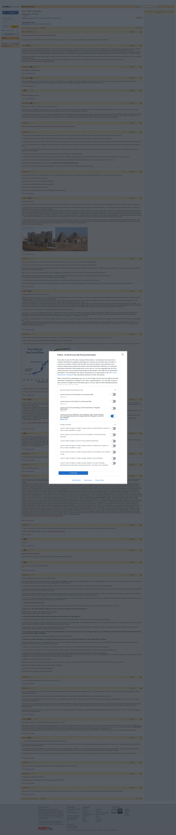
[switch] (113, 394)
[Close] (123, 355)
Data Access (88, 480)
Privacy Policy (99, 480)
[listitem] (88, 390)
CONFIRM (73, 473)
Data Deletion (76, 480)
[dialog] (88, 417)
